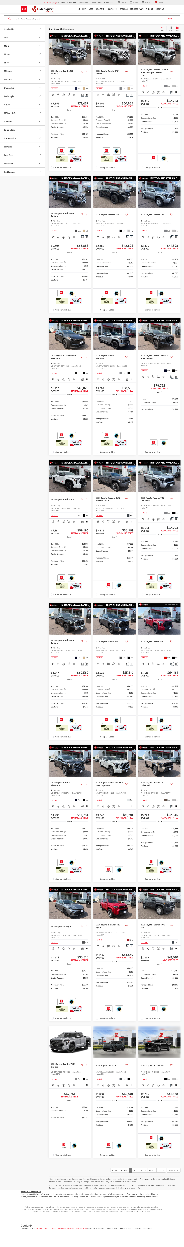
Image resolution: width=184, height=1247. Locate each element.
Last (160, 1170)
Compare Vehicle (63, 167)
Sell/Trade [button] (101, 9)
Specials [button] (124, 9)
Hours (85, 1228)
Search (169, 18)
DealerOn (39, 1228)
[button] (88, 49)
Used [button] (91, 9)
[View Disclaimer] (74, 94)
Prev (125, 1170)
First (116, 1170)
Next (152, 1170)
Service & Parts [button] (137, 9)
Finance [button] (149, 9)
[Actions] (86, 72)
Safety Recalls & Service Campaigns (69, 1228)
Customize (113, 9)
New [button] (84, 9)
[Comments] (82, 95)
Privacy (53, 1228)
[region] (69, 127)
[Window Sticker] (86, 95)
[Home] (79, 9)
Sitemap (46, 1228)
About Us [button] (160, 9)
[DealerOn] (27, 1225)
